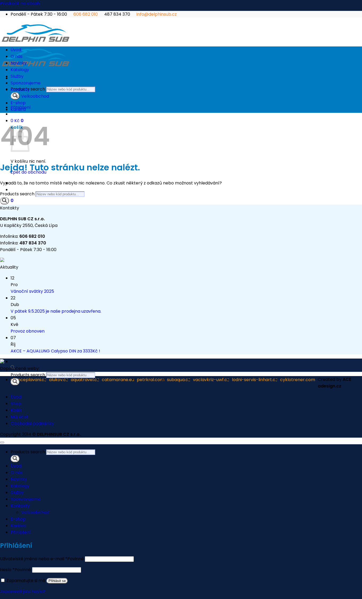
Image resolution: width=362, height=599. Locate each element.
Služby (17, 76)
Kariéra (18, 109)
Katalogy (20, 70)
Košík (16, 410)
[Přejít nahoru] (2, 442)
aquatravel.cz (85, 380)
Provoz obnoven (28, 331)
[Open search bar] (13, 368)
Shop (16, 403)
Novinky (19, 63)
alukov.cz (58, 380)
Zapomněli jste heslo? (22, 591)
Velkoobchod (35, 96)
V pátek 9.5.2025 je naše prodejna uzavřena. (56, 311)
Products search (28, 375)
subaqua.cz (178, 380)
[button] (12, 200)
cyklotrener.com (297, 380)
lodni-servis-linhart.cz (254, 380)
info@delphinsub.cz (156, 14)
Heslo (15, 570)
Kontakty (20, 90)
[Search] (15, 96)
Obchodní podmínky (32, 423)
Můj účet (19, 417)
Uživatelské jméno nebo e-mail (42, 559)
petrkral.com (150, 380)
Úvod (16, 50)
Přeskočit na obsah (20, 3)
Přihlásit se (57, 581)
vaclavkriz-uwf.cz (211, 380)
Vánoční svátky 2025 (32, 291)
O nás (17, 56)
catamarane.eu (118, 380)
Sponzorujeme (26, 83)
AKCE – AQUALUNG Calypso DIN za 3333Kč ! (55, 351)
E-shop (18, 103)
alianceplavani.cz (28, 380)
